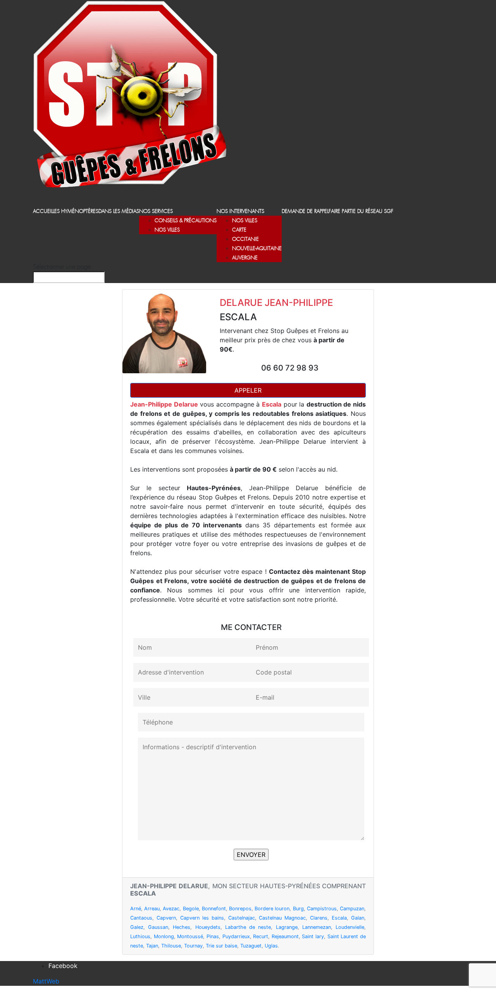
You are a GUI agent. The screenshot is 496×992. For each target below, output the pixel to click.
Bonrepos (240, 908)
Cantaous (141, 918)
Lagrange (287, 927)
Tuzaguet (251, 946)
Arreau (152, 908)
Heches (181, 927)
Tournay (193, 946)
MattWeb (46, 981)
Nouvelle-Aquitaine (257, 248)
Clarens (318, 918)
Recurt (260, 936)
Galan (357, 918)
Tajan (152, 946)
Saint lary (313, 936)
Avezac (171, 908)
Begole (191, 908)
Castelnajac (241, 918)
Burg (298, 908)
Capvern (166, 918)
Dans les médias (118, 211)
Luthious (140, 936)
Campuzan (352, 908)
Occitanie (245, 239)
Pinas (213, 936)
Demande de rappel (305, 211)
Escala (339, 918)
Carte (239, 230)
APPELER (248, 390)
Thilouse (171, 946)
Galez (136, 927)
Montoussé (190, 936)
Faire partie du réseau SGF (361, 211)
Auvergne (245, 258)
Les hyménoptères (75, 211)
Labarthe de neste (248, 927)
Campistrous (322, 908)
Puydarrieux (236, 936)
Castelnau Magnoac (282, 918)
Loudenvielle (350, 927)
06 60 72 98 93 (290, 367)
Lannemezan (316, 927)
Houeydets (207, 927)
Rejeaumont (285, 936)
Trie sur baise (221, 946)
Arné (135, 908)
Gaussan (158, 927)
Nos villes (167, 230)
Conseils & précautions (186, 220)
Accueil (43, 211)
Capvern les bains (202, 918)
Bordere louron (272, 908)
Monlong (164, 936)
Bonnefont (214, 908)
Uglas (271, 946)
